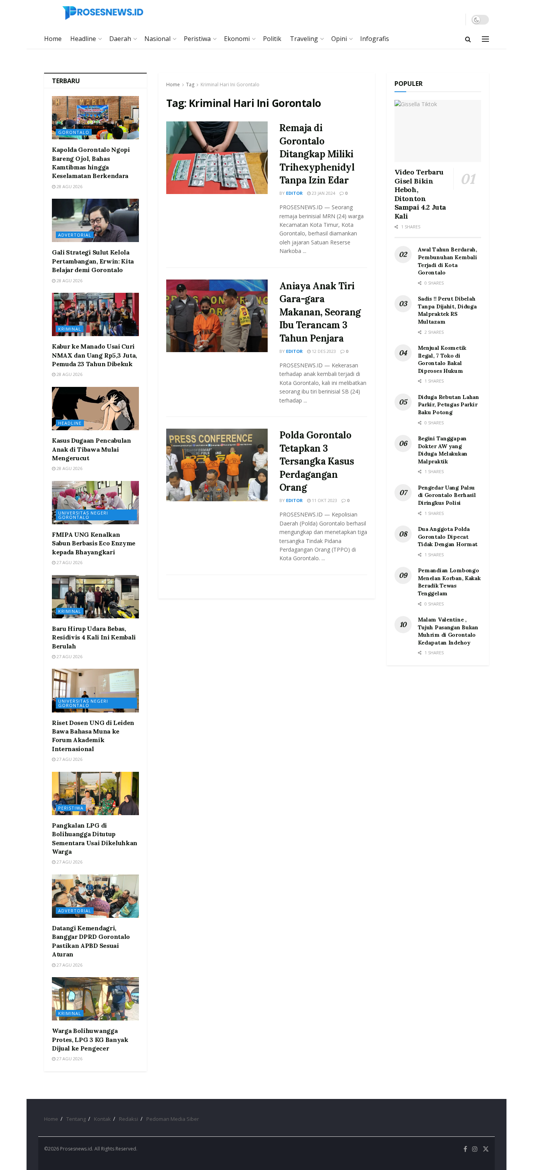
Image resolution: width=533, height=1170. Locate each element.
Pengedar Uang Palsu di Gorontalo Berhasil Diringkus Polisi (447, 495)
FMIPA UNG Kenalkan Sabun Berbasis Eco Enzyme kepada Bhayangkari (93, 543)
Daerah (120, 38)
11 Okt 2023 (324, 500)
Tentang (76, 1118)
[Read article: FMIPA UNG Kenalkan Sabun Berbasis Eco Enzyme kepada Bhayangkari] (95, 502)
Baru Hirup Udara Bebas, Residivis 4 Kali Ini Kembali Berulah (94, 637)
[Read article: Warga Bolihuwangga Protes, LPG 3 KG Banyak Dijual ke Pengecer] (95, 998)
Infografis (374, 38)
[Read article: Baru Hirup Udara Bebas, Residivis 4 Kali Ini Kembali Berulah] (95, 596)
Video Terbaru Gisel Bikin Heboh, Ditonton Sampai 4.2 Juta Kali (420, 194)
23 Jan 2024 (323, 193)
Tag (190, 84)
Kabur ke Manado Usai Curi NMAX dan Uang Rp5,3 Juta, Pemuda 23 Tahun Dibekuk (94, 355)
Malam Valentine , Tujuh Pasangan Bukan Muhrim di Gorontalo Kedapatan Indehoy (448, 631)
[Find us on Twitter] (486, 1149)
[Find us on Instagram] (475, 1149)
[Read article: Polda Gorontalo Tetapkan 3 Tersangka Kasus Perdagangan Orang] (217, 465)
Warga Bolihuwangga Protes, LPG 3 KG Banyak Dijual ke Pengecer (90, 1039)
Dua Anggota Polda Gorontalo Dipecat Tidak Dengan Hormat (448, 536)
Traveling (304, 38)
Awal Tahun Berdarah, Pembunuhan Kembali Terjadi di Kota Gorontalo (447, 261)
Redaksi (128, 1118)
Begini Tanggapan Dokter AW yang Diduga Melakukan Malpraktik (443, 450)
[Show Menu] (485, 39)
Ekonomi (237, 38)
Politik (272, 38)
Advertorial (74, 235)
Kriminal (69, 329)
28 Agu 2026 (68, 186)
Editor (294, 193)
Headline (83, 38)
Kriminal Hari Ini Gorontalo (230, 84)
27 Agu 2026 (68, 562)
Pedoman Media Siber (172, 1118)
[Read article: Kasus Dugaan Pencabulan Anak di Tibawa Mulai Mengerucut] (95, 408)
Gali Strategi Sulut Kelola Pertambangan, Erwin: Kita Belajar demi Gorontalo (93, 261)
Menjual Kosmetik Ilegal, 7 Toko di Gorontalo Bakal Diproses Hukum (442, 359)
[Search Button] (468, 39)
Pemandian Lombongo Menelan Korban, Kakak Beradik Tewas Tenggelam (449, 582)
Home (53, 38)
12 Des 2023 (323, 351)
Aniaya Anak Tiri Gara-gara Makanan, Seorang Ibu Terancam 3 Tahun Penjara (320, 312)
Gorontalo (73, 132)
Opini (339, 38)
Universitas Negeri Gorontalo (83, 515)
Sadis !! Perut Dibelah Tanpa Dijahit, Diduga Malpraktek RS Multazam (447, 310)
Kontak (102, 1118)
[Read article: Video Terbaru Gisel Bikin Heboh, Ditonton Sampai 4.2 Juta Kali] (437, 131)
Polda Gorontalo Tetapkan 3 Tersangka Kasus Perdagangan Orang (316, 461)
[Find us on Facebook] (465, 1149)
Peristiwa (197, 38)
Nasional (157, 38)
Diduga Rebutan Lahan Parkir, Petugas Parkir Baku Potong (448, 405)
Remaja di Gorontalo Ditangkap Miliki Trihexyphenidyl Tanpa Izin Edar (317, 154)
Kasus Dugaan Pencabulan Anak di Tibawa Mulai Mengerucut (91, 449)
